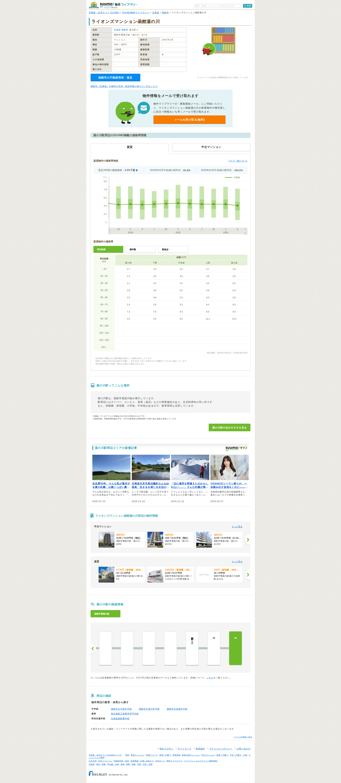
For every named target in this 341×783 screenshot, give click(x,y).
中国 (139, 764)
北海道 (155, 12)
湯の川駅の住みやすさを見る (229, 427)
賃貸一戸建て (165, 755)
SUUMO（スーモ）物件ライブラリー (113, 5)
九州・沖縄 (147, 764)
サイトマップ (184, 748)
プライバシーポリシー (220, 748)
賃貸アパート (152, 755)
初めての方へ (166, 748)
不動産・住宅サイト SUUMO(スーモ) (105, 755)
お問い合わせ (243, 748)
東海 (123, 764)
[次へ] (247, 539)
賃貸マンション (137, 755)
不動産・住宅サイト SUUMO (104, 12)
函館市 (165, 12)
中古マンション (208, 755)
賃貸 (127, 755)
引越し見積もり (147, 761)
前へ (93, 648)
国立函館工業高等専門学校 (125, 714)
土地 (245, 755)
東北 (98, 764)
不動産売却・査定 (121, 761)
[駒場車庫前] (170, 648)
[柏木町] (105, 648)
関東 (104, 764)
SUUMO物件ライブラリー (135, 12)
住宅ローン (160, 761)
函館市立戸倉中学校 (121, 709)
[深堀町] (127, 648)
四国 (134, 764)
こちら (210, 677)
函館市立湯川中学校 (149, 709)
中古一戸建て (236, 755)
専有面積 (101, 249)
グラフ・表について (238, 161)
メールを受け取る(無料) (189, 119)
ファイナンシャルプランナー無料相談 (200, 761)
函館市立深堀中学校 (177, 709)
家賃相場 (176, 755)
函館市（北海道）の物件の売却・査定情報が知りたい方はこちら (124, 86)
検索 (249, 5)
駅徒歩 (165, 249)
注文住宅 (93, 761)
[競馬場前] (149, 648)
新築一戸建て (222, 755)
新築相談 (135, 761)
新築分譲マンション (191, 755)
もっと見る (237, 526)
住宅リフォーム (105, 761)
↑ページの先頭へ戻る (243, 737)
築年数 (133, 249)
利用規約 (200, 748)
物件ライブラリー (174, 761)
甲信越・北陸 (113, 764)
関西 (128, 764)
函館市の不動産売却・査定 (115, 77)
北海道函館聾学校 (120, 718)
